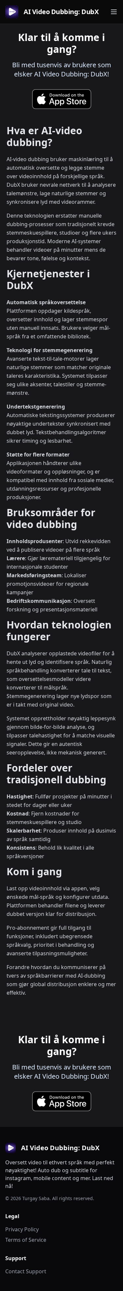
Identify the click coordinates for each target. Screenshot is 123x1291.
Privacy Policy (22, 1229)
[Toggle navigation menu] (114, 12)
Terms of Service (25, 1239)
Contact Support (25, 1271)
